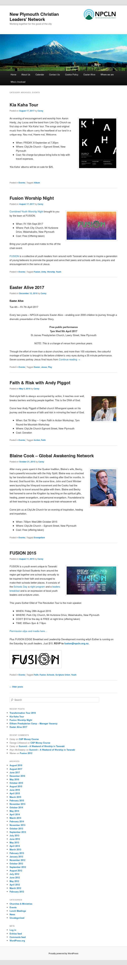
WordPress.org (17, 940)
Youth (58, 271)
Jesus (44, 366)
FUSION (15, 256)
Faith (43, 440)
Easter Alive (89, 74)
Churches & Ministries (21, 903)
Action (37, 440)
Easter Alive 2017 (27, 287)
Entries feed (16, 933)
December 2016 (17, 775)
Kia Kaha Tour (24, 105)
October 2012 (16, 863)
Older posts (16, 686)
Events (22, 182)
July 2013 (14, 835)
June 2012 (15, 877)
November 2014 (17, 803)
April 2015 (15, 793)
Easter (37, 366)
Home (13, 74)
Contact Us (54, 74)
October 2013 (16, 828)
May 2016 (14, 779)
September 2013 (18, 832)
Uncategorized (17, 917)
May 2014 (14, 810)
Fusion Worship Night (32, 198)
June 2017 (15, 772)
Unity (43, 271)
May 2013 (14, 842)
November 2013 (17, 825)
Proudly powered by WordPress (63, 953)
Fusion (37, 271)
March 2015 (15, 797)
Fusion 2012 (26, 753)
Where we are (107, 74)
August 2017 (16, 768)
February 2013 (17, 853)
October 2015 (16, 782)
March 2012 (15, 888)
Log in (13, 929)
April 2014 (15, 814)
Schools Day (20, 586)
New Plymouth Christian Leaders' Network (34, 16)
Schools (50, 674)
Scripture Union (62, 674)
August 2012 (16, 870)
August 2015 (16, 786)
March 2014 (15, 817)
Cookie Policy (71, 74)
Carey (40, 110)
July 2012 (14, 874)
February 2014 (17, 821)
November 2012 (17, 860)
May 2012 (14, 881)
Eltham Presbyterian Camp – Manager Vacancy (33, 723)
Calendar (40, 74)
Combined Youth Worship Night (26, 211)
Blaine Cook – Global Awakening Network (52, 455)
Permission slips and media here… (28, 631)
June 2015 (15, 789)
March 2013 (15, 849)
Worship (51, 271)
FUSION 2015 (23, 553)
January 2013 (16, 856)
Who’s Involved (18, 81)
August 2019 (16, 765)
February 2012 (17, 891)
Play (50, 366)
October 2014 (16, 807)
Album (37, 182)
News (12, 914)
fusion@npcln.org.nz (76, 643)
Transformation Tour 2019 (23, 712)
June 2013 (15, 839)
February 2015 (17, 800)
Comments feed (18, 937)
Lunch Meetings (18, 910)
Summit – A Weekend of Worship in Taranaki (42, 746)
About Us (25, 74)
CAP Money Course (29, 739)
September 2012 (18, 867)
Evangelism (39, 537)
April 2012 (15, 884)
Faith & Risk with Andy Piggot (40, 382)
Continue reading (69, 359)
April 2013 (15, 845)
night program (37, 586)
